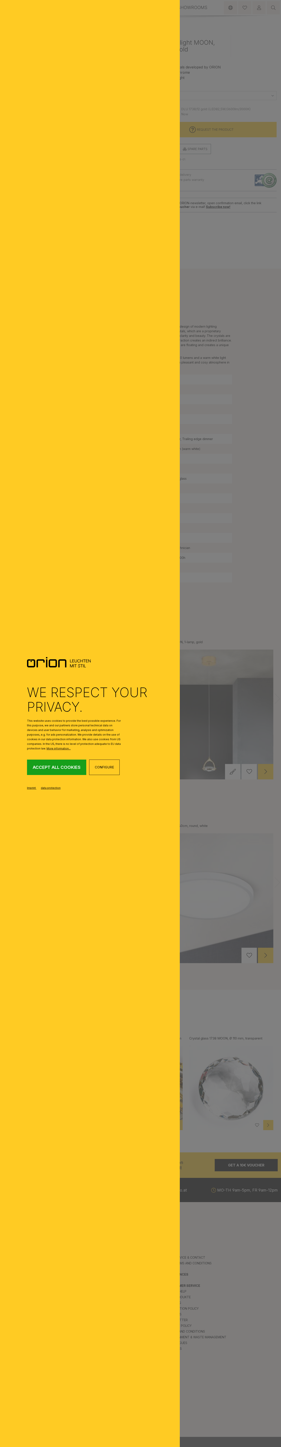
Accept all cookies (57, 767)
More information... (59, 748)
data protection (51, 788)
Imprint (31, 788)
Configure (104, 767)
